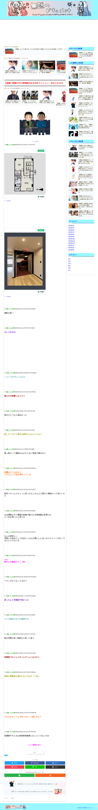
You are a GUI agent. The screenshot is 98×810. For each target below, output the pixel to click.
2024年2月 (71, 247)
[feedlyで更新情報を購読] (19, 775)
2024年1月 (71, 245)
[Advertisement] (49, 31)
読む (69, 261)
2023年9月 (71, 236)
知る (69, 267)
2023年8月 (71, 234)
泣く (69, 270)
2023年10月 (71, 238)
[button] (63, 68)
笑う (69, 259)
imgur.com (9, 200)
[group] (12, 67)
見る (7, 755)
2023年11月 (71, 241)
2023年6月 (71, 230)
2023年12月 (71, 243)
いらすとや (36, 141)
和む (69, 265)
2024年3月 (71, 249)
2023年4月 (71, 225)
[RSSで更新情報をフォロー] (50, 775)
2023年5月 (71, 227)
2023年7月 (71, 232)
